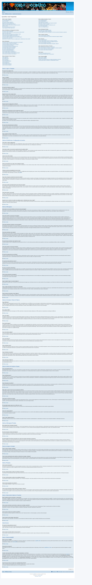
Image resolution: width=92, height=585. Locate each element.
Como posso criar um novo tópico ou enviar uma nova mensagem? (12, 42)
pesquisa (67, 554)
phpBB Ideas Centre (47, 547)
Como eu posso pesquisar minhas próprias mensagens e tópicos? (48, 43)
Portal (3, 571)
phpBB (20, 172)
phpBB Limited (37, 540)
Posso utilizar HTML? (5, 58)
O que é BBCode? (5, 57)
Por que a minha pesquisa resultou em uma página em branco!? (48, 41)
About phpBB (15, 541)
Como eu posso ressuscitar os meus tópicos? (9, 53)
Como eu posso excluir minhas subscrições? (45, 49)
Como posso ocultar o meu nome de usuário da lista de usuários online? (13, 32)
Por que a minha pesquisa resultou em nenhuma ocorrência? (47, 40)
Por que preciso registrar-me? (7, 20)
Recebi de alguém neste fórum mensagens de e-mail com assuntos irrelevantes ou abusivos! (52, 32)
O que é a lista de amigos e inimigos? (44, 35)
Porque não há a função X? (42, 58)
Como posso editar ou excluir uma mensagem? (9, 43)
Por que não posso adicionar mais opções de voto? (10, 46)
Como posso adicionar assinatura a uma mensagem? (10, 44)
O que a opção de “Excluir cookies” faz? (8, 27)
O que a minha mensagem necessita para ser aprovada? (11, 52)
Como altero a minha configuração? (7, 31)
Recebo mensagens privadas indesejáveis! (45, 31)
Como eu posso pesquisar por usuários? (44, 42)
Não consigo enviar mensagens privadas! (44, 30)
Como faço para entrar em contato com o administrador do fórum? (48, 60)
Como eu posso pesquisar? (42, 39)
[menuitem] (3, 12)
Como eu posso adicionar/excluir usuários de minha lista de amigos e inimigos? (50, 36)
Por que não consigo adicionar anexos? (44, 53)
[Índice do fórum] (34, 6)
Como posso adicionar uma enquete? (8, 45)
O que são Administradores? (42, 20)
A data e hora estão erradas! (6, 33)
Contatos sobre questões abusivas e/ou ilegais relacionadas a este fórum (49, 59)
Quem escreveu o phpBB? (42, 57)
